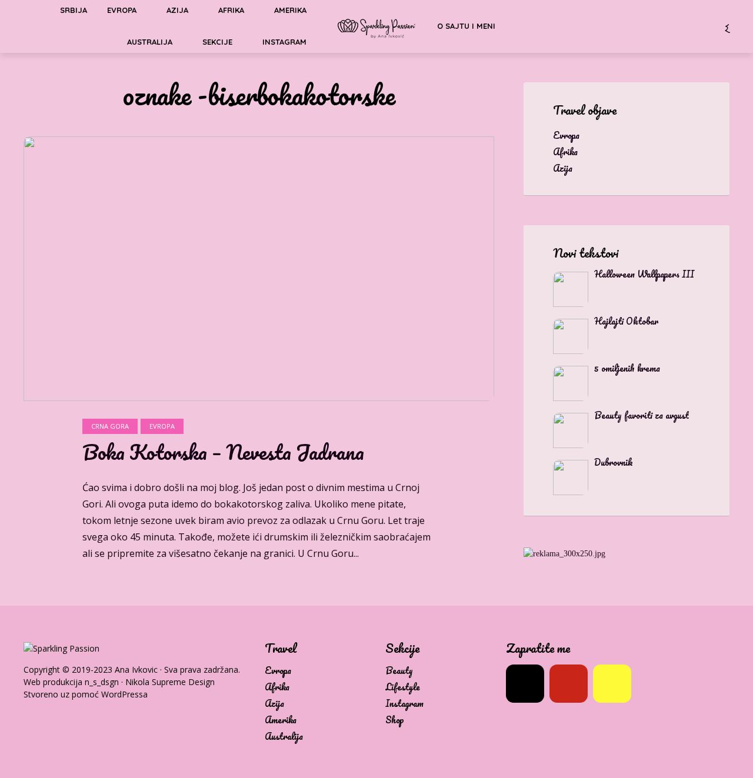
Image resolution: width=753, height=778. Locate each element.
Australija (149, 41)
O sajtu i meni (466, 26)
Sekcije (217, 41)
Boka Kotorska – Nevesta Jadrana (223, 452)
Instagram (284, 41)
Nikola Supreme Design (170, 681)
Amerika (280, 720)
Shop (394, 720)
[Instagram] (525, 684)
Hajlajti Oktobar (626, 321)
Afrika (277, 687)
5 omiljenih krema (627, 368)
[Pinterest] (568, 684)
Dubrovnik (613, 462)
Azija (274, 703)
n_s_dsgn (102, 681)
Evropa (162, 426)
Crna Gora (110, 426)
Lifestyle (402, 687)
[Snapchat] (612, 684)
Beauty (399, 671)
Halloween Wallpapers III (644, 274)
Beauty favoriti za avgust (641, 415)
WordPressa (124, 694)
